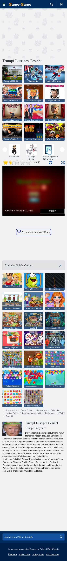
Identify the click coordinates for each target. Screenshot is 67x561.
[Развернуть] (63, 162)
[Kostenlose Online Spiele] (20, 4)
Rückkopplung (52, 554)
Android (9, 416)
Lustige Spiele (12, 413)
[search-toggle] (51, 4)
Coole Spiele (26, 410)
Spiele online (11, 410)
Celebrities (55, 410)
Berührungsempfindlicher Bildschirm (38, 413)
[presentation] (4, 149)
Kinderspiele (41, 410)
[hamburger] (3, 4)
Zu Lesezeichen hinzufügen (35, 232)
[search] (61, 537)
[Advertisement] (30, 33)
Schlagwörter (38, 554)
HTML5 (61, 413)
